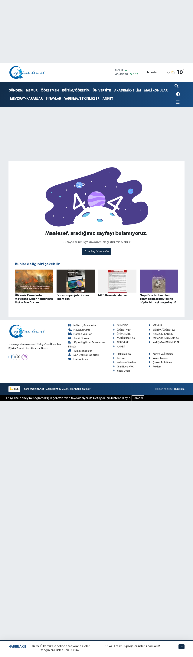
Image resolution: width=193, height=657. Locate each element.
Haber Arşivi (81, 359)
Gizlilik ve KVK (125, 366)
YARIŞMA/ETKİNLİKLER (81, 98)
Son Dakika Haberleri (86, 354)
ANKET (108, 98)
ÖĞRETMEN (50, 90)
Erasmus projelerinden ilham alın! (137, 646)
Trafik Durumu (82, 338)
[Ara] (177, 86)
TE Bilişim (179, 388)
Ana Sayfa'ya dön (96, 251)
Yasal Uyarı (123, 370)
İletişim (121, 358)
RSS (16, 388)
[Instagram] (25, 357)
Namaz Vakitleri (83, 334)
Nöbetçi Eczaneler (85, 325)
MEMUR (32, 90)
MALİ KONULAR (156, 90)
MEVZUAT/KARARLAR (26, 98)
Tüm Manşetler (83, 350)
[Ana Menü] (177, 102)
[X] (18, 357)
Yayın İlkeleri (160, 358)
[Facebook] (11, 357)
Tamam (138, 398)
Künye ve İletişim (163, 354)
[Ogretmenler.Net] (27, 72)
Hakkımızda (124, 354)
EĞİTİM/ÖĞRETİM (76, 90)
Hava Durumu (82, 329)
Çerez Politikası (162, 362)
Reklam (157, 366)
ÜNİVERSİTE (102, 90)
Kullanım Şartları (126, 362)
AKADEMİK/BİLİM (127, 90)
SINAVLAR (53, 98)
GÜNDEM (15, 90)
